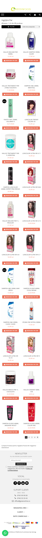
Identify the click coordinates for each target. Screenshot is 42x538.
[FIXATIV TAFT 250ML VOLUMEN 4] (10, 108)
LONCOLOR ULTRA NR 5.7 (31, 255)
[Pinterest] (19, 483)
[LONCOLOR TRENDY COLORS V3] (31, 108)
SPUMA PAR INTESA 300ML (31, 322)
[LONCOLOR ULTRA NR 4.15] (31, 209)
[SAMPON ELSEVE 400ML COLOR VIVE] (31, 412)
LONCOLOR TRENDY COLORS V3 (31, 120)
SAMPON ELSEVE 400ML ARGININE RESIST (10, 424)
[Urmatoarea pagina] (37, 437)
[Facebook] (15, 483)
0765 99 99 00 (22, 495)
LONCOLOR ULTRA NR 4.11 (31, 153)
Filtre (11, 27)
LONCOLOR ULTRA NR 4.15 (31, 221)
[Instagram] (27, 483)
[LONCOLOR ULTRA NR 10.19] (10, 344)
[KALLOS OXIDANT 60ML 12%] (31, 378)
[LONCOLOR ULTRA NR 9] (31, 344)
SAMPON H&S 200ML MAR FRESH (10, 289)
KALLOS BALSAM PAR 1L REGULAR (10, 222)
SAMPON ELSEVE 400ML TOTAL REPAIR (31, 289)
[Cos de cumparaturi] (35, 15)
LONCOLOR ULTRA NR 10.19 (10, 357)
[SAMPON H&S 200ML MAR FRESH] (10, 277)
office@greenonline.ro (22, 501)
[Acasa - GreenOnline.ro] (21, 9)
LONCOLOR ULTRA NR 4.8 (10, 255)
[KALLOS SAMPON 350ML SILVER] (31, 40)
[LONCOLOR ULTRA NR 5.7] (31, 243)
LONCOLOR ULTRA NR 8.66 (31, 187)
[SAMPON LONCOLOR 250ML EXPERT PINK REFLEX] (10, 175)
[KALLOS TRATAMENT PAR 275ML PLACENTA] (10, 74)
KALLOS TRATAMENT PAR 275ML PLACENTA (10, 87)
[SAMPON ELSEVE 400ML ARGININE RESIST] (10, 412)
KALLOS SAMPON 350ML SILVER (31, 53)
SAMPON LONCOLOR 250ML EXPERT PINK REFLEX (10, 188)
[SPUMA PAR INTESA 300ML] (31, 311)
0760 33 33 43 (22, 498)
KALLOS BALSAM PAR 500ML (10, 53)
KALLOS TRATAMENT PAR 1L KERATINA (10, 154)
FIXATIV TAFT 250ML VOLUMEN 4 (10, 120)
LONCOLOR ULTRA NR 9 (31, 356)
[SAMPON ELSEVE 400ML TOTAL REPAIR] (31, 277)
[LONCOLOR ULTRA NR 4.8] (10, 243)
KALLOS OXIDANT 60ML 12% (31, 391)
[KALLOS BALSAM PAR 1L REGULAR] (10, 209)
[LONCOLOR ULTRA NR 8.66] (31, 175)
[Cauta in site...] (40, 15)
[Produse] (3, 15)
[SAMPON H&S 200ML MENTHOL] (31, 74)
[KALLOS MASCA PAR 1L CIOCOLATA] (10, 378)
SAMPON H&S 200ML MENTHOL (31, 87)
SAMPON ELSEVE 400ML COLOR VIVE (31, 424)
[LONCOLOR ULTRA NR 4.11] (31, 142)
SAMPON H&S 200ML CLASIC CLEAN (10, 323)
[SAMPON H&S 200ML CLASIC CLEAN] (10, 311)
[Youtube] (23, 483)
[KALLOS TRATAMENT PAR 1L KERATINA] (10, 142)
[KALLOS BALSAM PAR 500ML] (10, 40)
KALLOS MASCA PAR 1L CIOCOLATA (10, 391)
